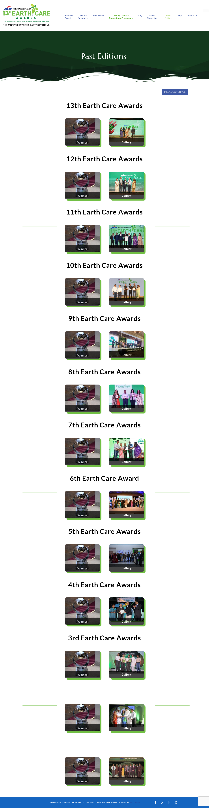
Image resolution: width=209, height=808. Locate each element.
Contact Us (192, 15)
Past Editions (168, 16)
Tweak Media (134, 802)
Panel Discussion (152, 16)
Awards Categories (83, 16)
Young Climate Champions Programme (121, 16)
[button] (153, 17)
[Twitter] (162, 802)
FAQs (179, 15)
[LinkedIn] (169, 802)
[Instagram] (176, 802)
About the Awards (68, 16)
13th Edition (98, 15)
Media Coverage (175, 91)
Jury (140, 15)
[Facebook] (155, 802)
